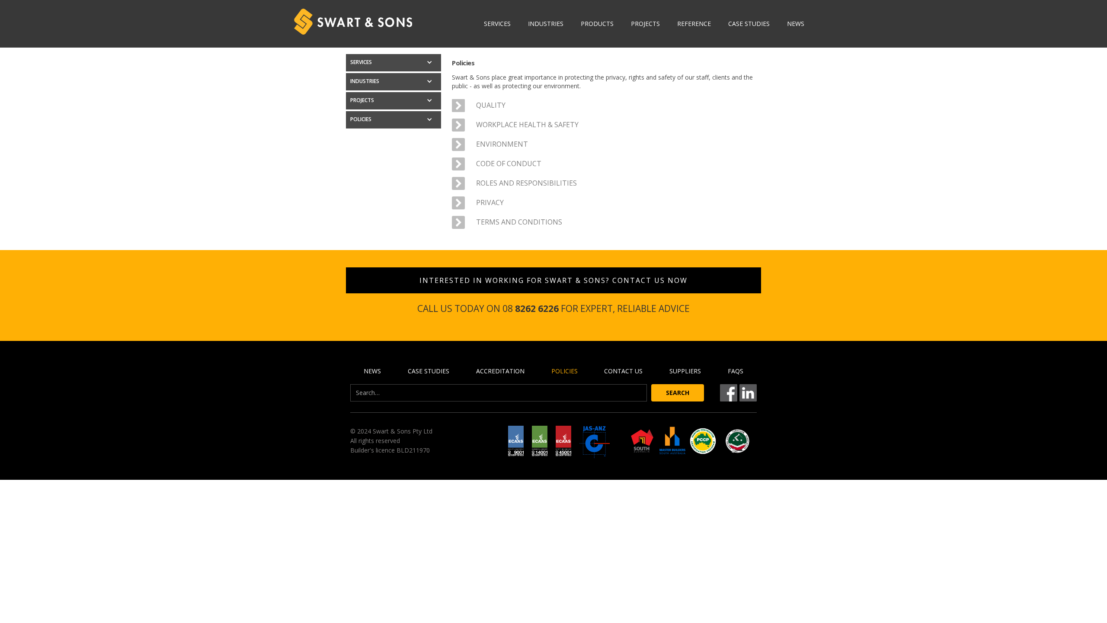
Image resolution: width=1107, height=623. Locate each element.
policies (564, 371)
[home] (353, 21)
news (795, 23)
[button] (393, 62)
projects (645, 23)
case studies (749, 23)
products (597, 23)
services (497, 23)
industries (545, 23)
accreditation (500, 371)
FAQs (735, 371)
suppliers (685, 371)
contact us (623, 371)
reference (694, 23)
